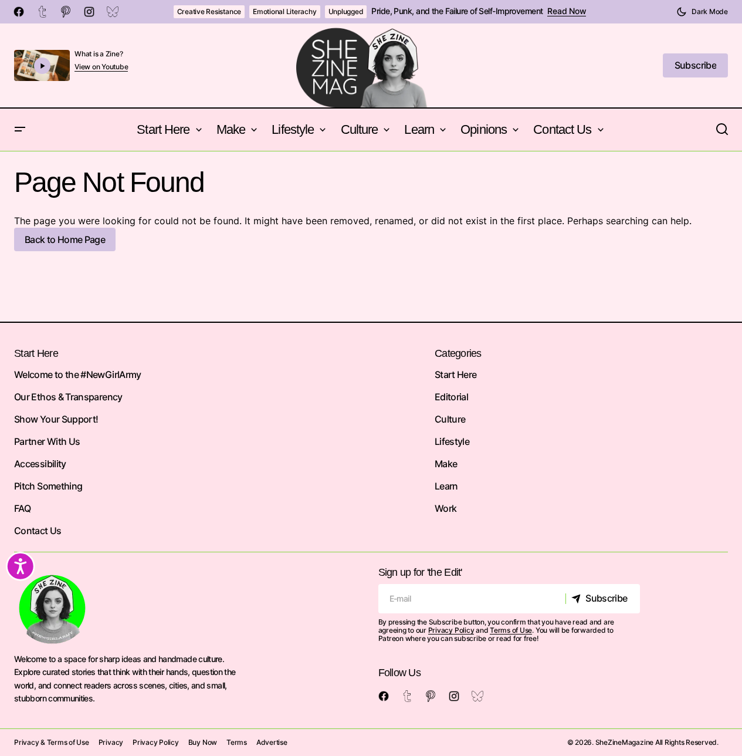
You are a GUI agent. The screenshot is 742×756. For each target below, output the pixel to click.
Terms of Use (511, 630)
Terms (236, 742)
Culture (450, 419)
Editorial (451, 397)
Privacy (111, 742)
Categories (458, 353)
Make (446, 464)
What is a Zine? (98, 53)
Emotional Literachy (284, 11)
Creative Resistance (209, 11)
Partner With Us (47, 441)
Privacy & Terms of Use (51, 742)
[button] (702, 11)
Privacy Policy (451, 630)
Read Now (566, 11)
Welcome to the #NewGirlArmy (77, 374)
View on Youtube (101, 67)
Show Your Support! (56, 419)
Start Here (456, 374)
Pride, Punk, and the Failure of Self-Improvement (457, 11)
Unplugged (346, 11)
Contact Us (38, 530)
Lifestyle (452, 441)
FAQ (22, 508)
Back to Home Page (65, 239)
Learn (446, 486)
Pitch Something (48, 486)
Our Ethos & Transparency (68, 397)
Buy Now (202, 742)
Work (445, 508)
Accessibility (40, 464)
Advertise (271, 742)
